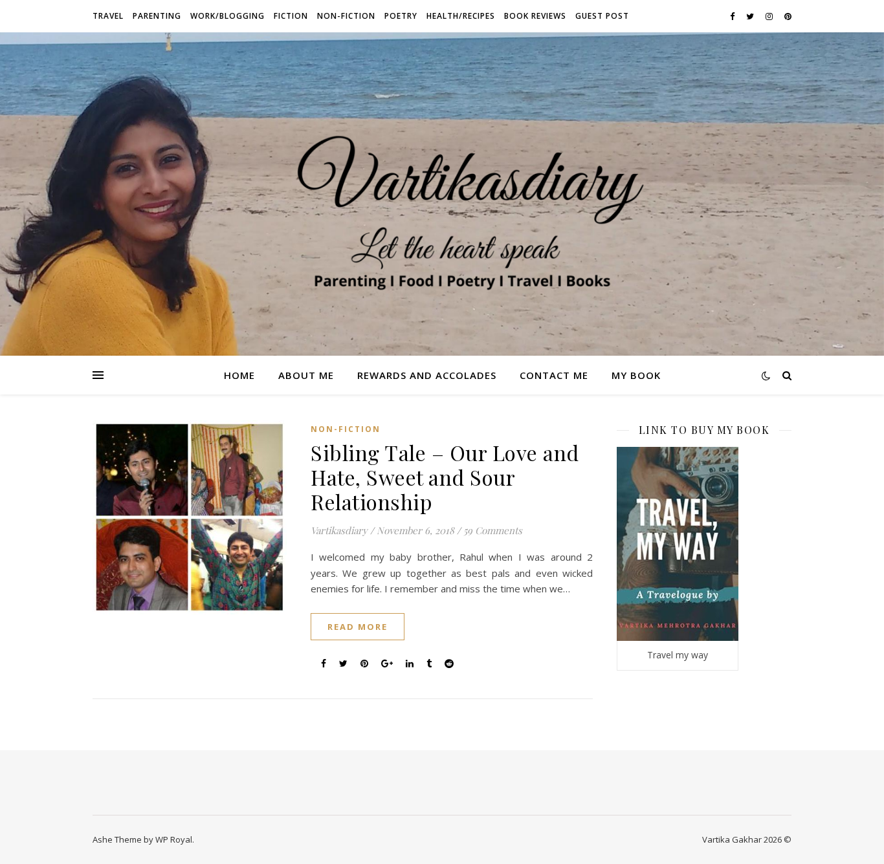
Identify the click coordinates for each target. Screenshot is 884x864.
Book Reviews (535, 15)
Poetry (400, 15)
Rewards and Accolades (426, 375)
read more (357, 626)
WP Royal (173, 839)
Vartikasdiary (339, 530)
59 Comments (492, 530)
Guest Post (602, 15)
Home (239, 375)
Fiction (291, 15)
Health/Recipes (460, 15)
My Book (636, 375)
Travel (108, 15)
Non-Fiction (346, 15)
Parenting (157, 15)
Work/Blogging (227, 15)
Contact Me (554, 375)
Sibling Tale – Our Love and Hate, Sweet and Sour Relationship (445, 476)
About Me (306, 375)
